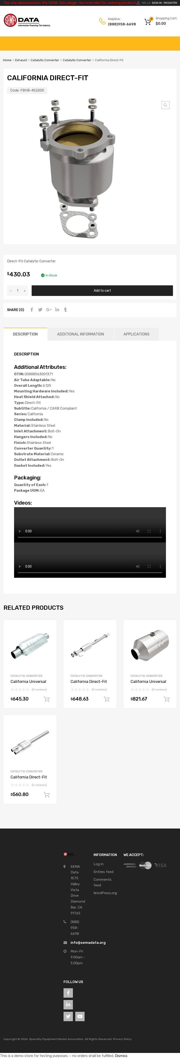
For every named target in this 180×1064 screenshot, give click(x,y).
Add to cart (102, 290)
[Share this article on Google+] (48, 310)
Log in (99, 864)
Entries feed (103, 872)
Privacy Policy (122, 1039)
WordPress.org (105, 893)
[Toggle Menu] (174, 41)
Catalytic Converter (45, 60)
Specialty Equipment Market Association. (56, 1039)
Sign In (157, 2)
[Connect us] (68, 993)
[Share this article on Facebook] (31, 310)
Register (170, 2)
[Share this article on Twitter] (40, 310)
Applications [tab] (137, 334)
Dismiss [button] (121, 1056)
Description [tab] (25, 334)
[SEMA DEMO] (27, 26)
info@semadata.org (88, 942)
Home (7, 60)
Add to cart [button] (46, 699)
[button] (165, 105)
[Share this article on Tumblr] (65, 310)
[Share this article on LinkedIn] (56, 310)
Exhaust (21, 60)
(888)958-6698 (119, 24)
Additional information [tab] (80, 334)
